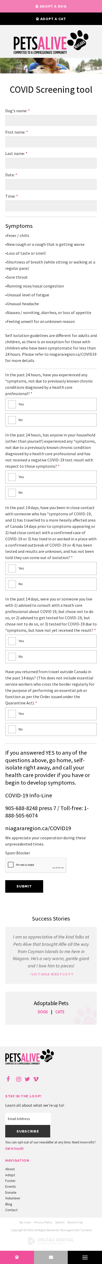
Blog (8, 1204)
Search (60, 1222)
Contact (11, 1209)
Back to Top (75, 1222)
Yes (21, 404)
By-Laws (25, 1222)
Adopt (10, 1175)
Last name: (16, 153)
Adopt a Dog (53, 6)
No (21, 419)
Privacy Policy (43, 1222)
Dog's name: (17, 110)
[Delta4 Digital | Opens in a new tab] (51, 1244)
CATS (59, 1011)
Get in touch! (14, 1148)
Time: (11, 196)
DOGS (43, 1011)
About (10, 1169)
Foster (10, 1180)
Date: (11, 174)
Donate (10, 1192)
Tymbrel (86, 1230)
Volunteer (12, 1198)
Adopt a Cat (52, 19)
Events (10, 1186)
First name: (16, 132)
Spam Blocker (17, 852)
